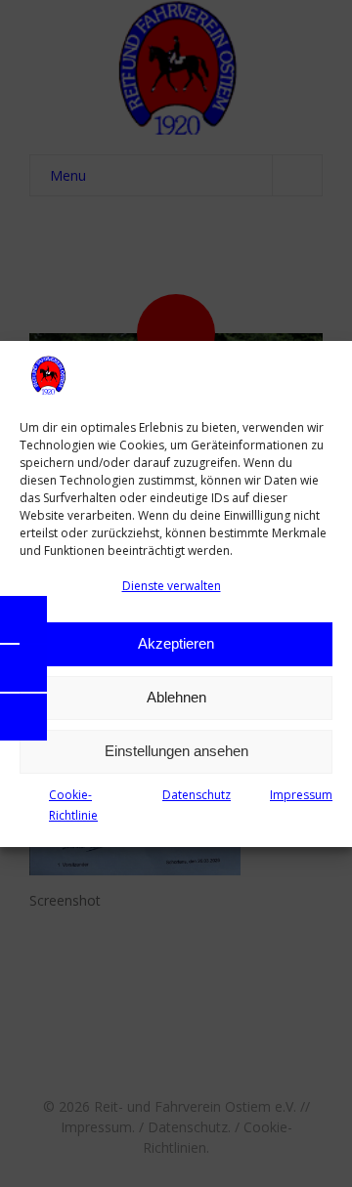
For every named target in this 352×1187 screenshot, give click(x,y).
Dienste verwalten (171, 585)
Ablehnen (176, 697)
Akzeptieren (176, 643)
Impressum (301, 794)
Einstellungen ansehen (176, 750)
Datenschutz (196, 794)
